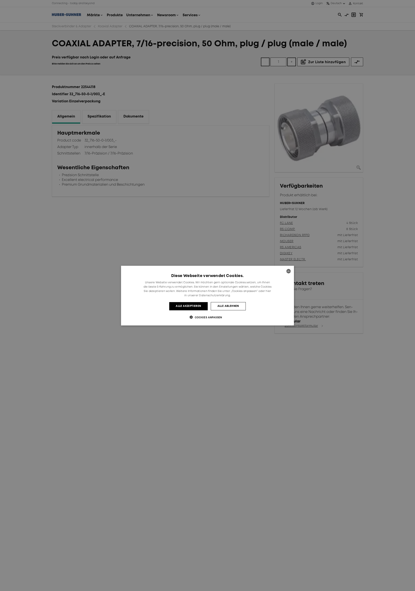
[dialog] (207, 295)
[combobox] (288, 271)
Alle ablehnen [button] (228, 306)
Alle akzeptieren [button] (188, 306)
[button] (207, 317)
